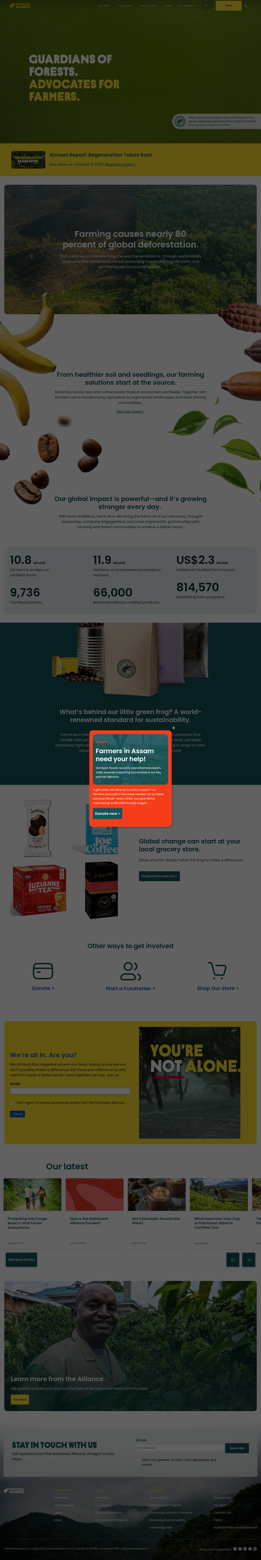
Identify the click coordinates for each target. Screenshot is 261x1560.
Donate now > (107, 813)
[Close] (173, 728)
